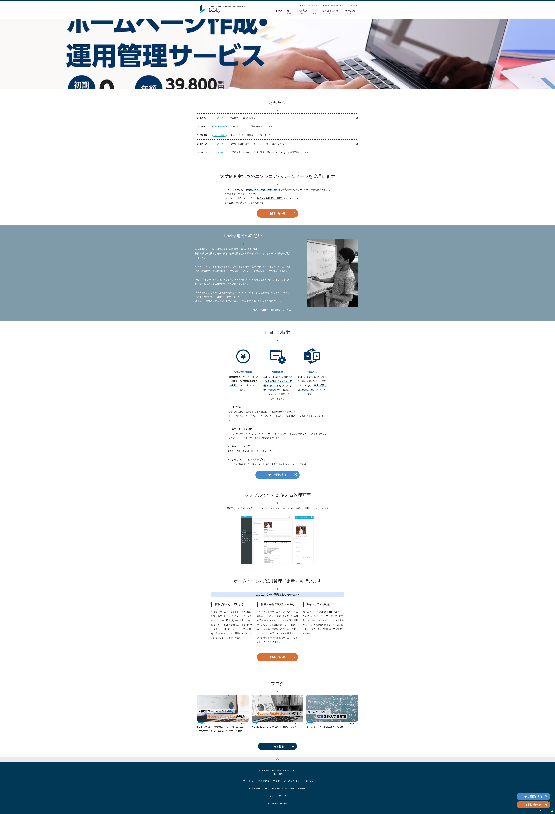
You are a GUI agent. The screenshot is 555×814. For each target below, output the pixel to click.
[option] (277, 54)
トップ (241, 781)
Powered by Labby (542, 811)
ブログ (276, 781)
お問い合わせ (277, 213)
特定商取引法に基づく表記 (334, 5)
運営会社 (354, 5)
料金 (251, 781)
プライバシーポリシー (310, 5)
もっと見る (277, 746)
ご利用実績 (263, 781)
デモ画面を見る (277, 474)
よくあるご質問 (291, 781)
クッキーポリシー (277, 796)
